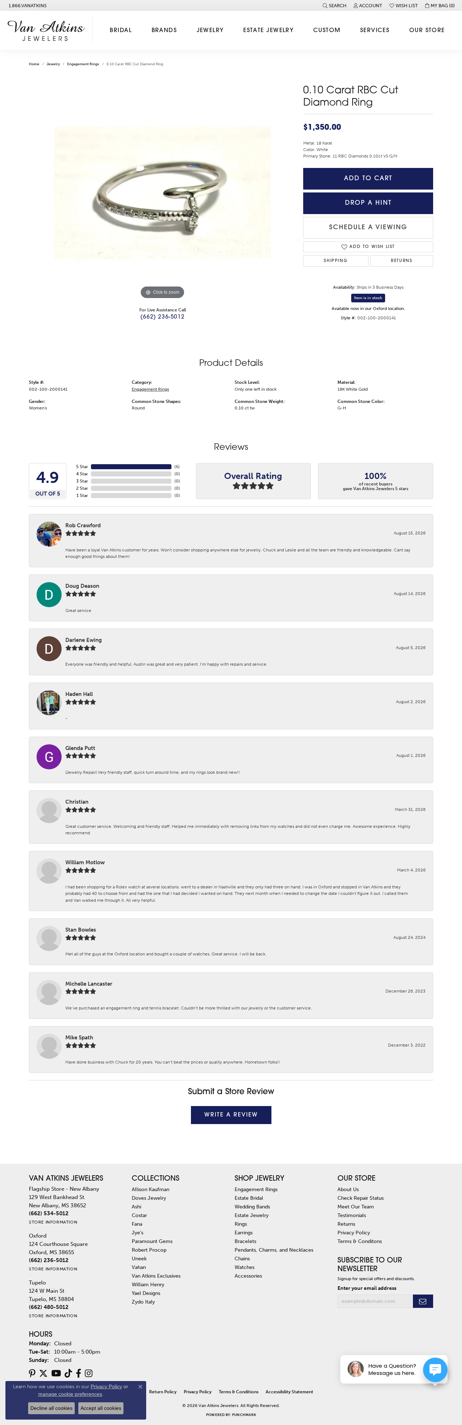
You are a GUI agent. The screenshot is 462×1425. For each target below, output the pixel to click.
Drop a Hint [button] (368, 203)
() (177, 466)
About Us (348, 1189)
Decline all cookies (51, 1408)
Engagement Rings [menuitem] (256, 1189)
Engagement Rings (83, 64)
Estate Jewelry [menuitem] (252, 1215)
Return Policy (162, 1391)
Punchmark (244, 1415)
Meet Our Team (355, 1206)
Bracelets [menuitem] (245, 1241)
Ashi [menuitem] (136, 1206)
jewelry (53, 64)
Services (375, 31)
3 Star (82, 481)
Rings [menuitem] (241, 1224)
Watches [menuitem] (244, 1267)
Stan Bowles (80, 930)
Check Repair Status (360, 1198)
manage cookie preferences (70, 1394)
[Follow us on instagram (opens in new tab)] (88, 1373)
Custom (327, 31)
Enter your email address (366, 1288)
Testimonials (351, 1215)
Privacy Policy (353, 1232)
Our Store (427, 31)
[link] (27, 5)
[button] (334, 5)
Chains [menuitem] (242, 1258)
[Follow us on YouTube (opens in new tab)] (56, 1373)
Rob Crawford (83, 525)
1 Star (82, 495)
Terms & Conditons (359, 1241)
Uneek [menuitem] (139, 1258)
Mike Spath (79, 1037)
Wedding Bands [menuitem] (252, 1206)
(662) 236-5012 (162, 317)
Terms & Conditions (238, 1391)
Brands (164, 31)
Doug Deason (82, 586)
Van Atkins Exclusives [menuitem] (156, 1276)
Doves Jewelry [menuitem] (149, 1198)
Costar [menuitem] (139, 1215)
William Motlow (85, 862)
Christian (76, 802)
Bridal (121, 31)
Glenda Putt (80, 748)
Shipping (336, 261)
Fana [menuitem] (137, 1224)
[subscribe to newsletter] (423, 1301)
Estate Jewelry (268, 31)
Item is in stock (368, 298)
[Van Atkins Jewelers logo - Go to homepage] (48, 30)
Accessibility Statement (289, 1391)
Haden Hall (79, 694)
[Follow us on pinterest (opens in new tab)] (32, 1373)
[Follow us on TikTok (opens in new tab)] (68, 1373)
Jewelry (210, 31)
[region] (162, 193)
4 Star (82, 473)
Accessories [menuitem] (248, 1276)
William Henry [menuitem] (148, 1284)
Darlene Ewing (83, 640)
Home (34, 64)
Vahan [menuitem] (139, 1267)
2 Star (82, 488)
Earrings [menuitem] (244, 1232)
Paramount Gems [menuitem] (152, 1241)
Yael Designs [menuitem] (146, 1293)
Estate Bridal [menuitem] (249, 1198)
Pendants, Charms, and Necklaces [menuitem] (274, 1250)
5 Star (82, 466)
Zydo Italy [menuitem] (143, 1302)
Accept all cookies (100, 1408)
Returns (401, 261)
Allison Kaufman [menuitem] (150, 1189)
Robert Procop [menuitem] (149, 1250)
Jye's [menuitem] (137, 1232)
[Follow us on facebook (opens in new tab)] (78, 1373)
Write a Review (231, 1115)
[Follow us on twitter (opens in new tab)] (43, 1373)
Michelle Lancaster (88, 984)
